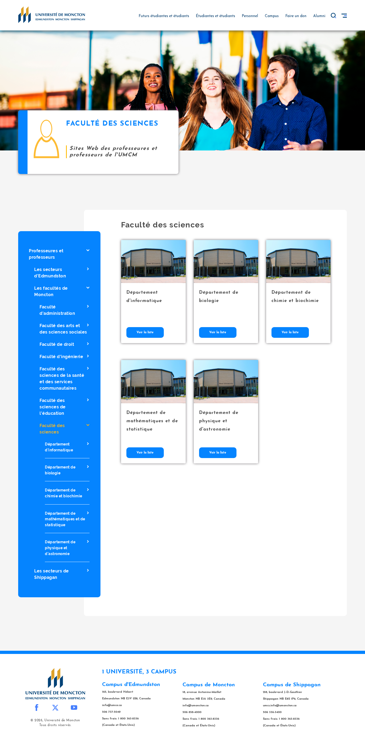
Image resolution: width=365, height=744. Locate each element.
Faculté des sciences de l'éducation (53, 407)
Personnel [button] (250, 16)
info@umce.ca (112, 705)
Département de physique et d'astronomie (60, 548)
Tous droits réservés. (55, 725)
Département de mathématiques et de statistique (65, 519)
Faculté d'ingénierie (61, 356)
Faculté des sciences (52, 429)
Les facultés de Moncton (51, 291)
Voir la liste (145, 332)
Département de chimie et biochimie (63, 493)
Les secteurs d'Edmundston (50, 272)
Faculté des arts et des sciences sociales (63, 329)
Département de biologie (60, 470)
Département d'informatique (59, 447)
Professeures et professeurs (46, 254)
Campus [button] (272, 16)
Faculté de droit (57, 344)
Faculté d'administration (57, 310)
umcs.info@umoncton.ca (280, 705)
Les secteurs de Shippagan (51, 574)
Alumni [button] (319, 16)
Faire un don (295, 16)
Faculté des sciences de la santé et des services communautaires (62, 378)
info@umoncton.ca (196, 705)
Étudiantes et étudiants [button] (215, 16)
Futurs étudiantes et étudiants (164, 16)
